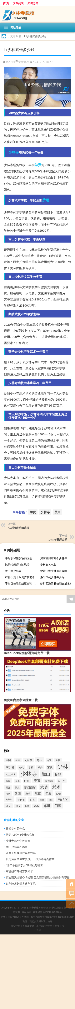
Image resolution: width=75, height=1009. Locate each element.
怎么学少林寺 (13, 571)
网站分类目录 (59, 907)
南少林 (10, 767)
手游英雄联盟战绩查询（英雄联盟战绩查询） (22, 583)
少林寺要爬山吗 (57, 539)
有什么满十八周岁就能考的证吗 (22, 577)
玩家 (38, 793)
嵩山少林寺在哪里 (17, 847)
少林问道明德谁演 (18, 527)
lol (13, 62)
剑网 (58, 760)
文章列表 (18, 3)
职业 (51, 799)
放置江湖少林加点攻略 (53, 571)
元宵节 (28, 760)
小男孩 (37, 929)
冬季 (49, 760)
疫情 (58, 793)
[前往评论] (70, 893)
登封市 (21, 800)
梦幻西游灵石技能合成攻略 (56, 583)
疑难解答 (37, 912)
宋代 (49, 767)
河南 (8, 793)
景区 (8, 787)
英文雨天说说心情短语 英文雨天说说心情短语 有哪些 (37, 877)
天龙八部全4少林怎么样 (20, 834)
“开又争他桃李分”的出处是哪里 (24, 865)
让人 (8, 806)
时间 (26, 781)
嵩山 (46, 774)
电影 (48, 793)
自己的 (63, 799)
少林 (62, 766)
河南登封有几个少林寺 (53, 558)
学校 (30, 767)
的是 (42, 799)
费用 (45, 199)
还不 (36, 806)
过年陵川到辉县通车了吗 (21, 883)
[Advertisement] (37, 971)
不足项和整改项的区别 (18, 558)
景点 (17, 787)
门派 (58, 805)
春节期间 (49, 780)
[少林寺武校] (37, 14)
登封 (9, 799)
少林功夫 (11, 774)
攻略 (8, 781)
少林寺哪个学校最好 (18, 841)
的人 (32, 800)
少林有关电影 (48, 564)
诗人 (18, 806)
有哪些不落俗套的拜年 (19, 871)
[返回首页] (70, 883)
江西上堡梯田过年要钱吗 (21, 853)
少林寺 (13, 152)
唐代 (21, 767)
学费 (38, 164)
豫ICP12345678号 (52, 912)
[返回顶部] (70, 903)
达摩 (27, 806)
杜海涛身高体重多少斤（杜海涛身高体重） (31, 859)
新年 (17, 780)
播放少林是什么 (15, 828)
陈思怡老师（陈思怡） (18, 564)
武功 (44, 786)
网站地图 (26, 912)
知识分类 (33, 3)
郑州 (46, 805)
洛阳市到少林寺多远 (52, 577)
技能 (58, 774)
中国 (8, 760)
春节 (37, 780)
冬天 (39, 760)
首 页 (6, 3)
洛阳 (18, 793)
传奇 (17, 760)
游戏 (27, 793)
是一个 (61, 780)
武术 (56, 787)
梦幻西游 (30, 787)
